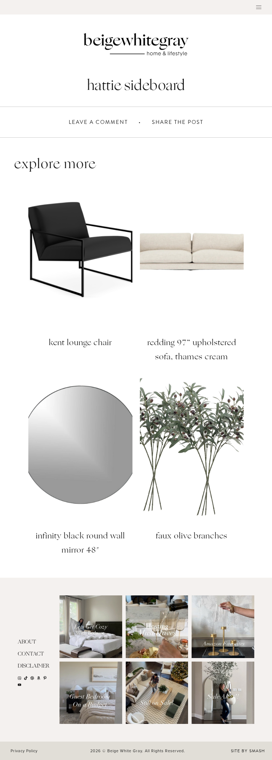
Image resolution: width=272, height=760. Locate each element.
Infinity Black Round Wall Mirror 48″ (80, 543)
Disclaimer (34, 666)
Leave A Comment (98, 122)
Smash (257, 751)
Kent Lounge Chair (80, 343)
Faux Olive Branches (191, 536)
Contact (31, 654)
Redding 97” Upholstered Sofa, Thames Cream (191, 350)
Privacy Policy (24, 751)
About (27, 642)
